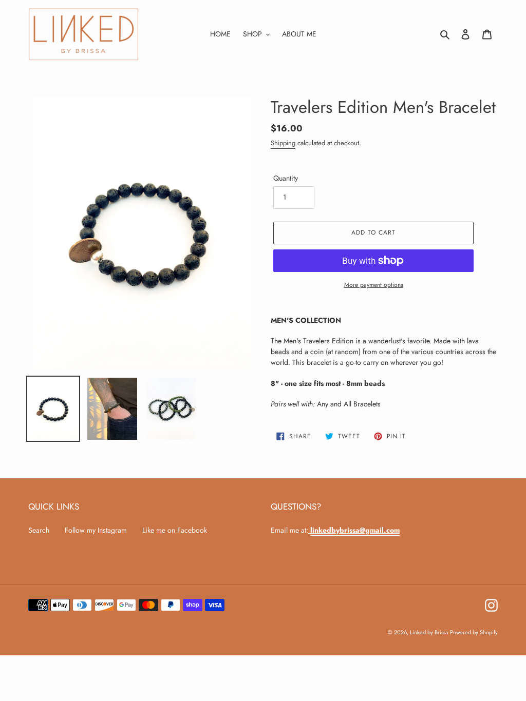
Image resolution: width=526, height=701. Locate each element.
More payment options (373, 284)
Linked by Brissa (429, 632)
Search (38, 530)
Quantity (285, 178)
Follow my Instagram (96, 530)
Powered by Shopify (474, 632)
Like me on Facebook (174, 530)
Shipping (283, 143)
